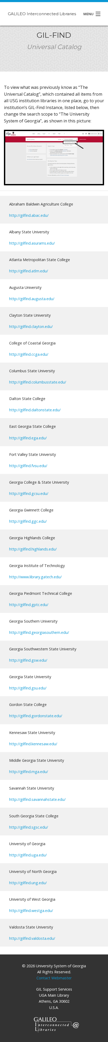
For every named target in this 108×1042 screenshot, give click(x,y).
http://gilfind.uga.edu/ (28, 854)
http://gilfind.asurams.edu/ (32, 243)
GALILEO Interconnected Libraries (42, 13)
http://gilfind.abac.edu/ (28, 215)
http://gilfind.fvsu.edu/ (28, 465)
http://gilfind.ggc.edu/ (28, 521)
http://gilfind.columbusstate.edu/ (37, 382)
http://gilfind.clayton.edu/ (31, 326)
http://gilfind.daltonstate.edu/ (35, 409)
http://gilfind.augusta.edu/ (31, 298)
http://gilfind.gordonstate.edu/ (35, 715)
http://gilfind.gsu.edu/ (27, 687)
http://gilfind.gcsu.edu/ (28, 493)
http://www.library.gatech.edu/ (35, 576)
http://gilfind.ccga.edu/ (28, 354)
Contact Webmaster (54, 977)
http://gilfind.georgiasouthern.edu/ (39, 632)
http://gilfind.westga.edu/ (31, 910)
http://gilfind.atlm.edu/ (28, 270)
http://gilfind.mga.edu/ (28, 771)
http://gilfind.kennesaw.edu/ (33, 743)
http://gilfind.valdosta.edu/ (32, 938)
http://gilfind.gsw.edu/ (28, 660)
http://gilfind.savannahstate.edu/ (37, 799)
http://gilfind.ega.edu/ (28, 437)
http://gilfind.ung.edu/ (28, 882)
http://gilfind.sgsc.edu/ (28, 827)
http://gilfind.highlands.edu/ (33, 549)
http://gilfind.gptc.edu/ (28, 604)
